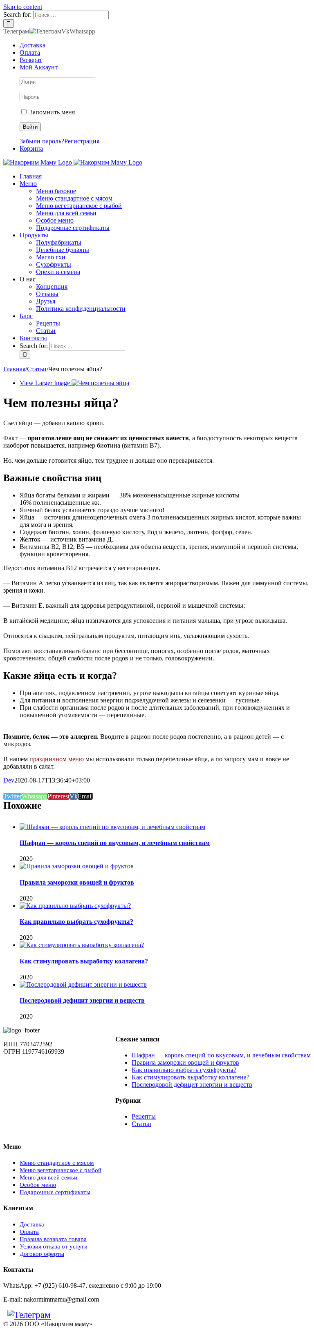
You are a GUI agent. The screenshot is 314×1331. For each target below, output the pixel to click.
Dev (8, 780)
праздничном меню (56, 759)
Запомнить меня (51, 112)
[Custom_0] (75, 1315)
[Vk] (59, 1315)
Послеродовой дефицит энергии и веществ (82, 1000)
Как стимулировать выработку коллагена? (84, 961)
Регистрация (81, 141)
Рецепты (144, 1116)
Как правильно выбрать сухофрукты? (76, 921)
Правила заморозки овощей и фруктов (77, 882)
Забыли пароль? (42, 141)
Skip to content (22, 6)
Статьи (141, 1123)
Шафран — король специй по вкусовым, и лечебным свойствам (115, 842)
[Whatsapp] (67, 1315)
